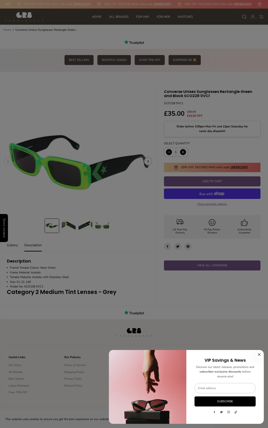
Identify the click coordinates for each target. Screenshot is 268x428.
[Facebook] (214, 412)
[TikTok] (235, 412)
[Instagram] (228, 412)
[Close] (259, 354)
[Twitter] (221, 412)
